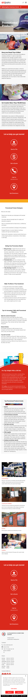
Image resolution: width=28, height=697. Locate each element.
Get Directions (14, 193)
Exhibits (4, 550)
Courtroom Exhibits (7, 503)
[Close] (25, 675)
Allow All (19, 692)
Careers (24, 695)
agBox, (5, 386)
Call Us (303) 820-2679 (8, 645)
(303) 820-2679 (14, 179)
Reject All (9, 692)
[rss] (10, 674)
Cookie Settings (14, 688)
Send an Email (6, 647)
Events (3, 528)
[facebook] (3, 674)
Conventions (5, 478)
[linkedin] (7, 674)
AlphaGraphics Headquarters (13, 639)
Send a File (15, 695)
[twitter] (5, 674)
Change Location (10, 637)
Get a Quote (6, 695)
